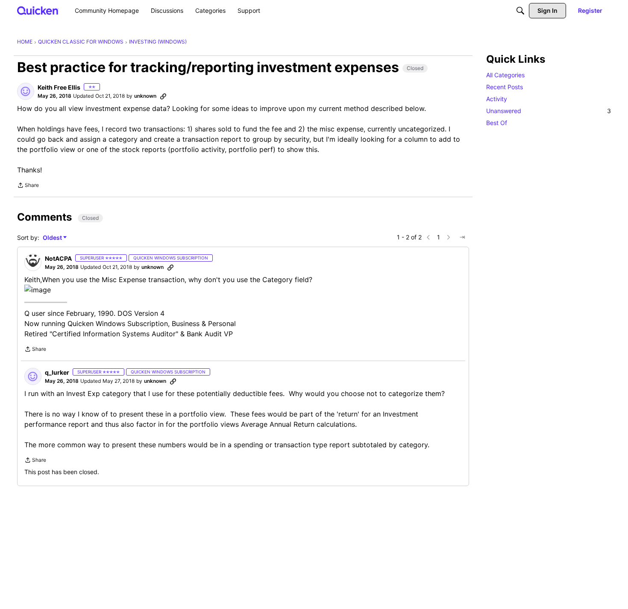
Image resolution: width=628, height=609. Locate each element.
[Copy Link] (163, 96)
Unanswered (548, 110)
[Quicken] (38, 10)
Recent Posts (504, 86)
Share (28, 186)
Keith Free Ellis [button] (59, 87)
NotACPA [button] (58, 258)
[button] (25, 91)
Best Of (496, 122)
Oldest (53, 238)
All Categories (505, 75)
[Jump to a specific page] (462, 237)
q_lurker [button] (57, 372)
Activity (496, 98)
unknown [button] (145, 96)
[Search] (520, 10)
